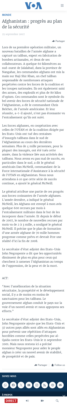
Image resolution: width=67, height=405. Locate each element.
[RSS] (44, 385)
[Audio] (27, 400)
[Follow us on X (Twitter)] (21, 385)
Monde (6, 15)
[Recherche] (57, 400)
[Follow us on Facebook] (13, 385)
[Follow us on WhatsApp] (5, 385)
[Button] (58, 41)
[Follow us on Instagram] (37, 385)
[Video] (42, 400)
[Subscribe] (60, 385)
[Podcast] (52, 385)
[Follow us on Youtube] (29, 385)
